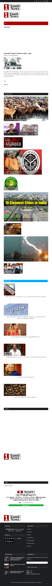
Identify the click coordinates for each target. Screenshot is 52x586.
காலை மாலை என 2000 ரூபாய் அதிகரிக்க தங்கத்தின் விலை (26, 397)
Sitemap (29, 546)
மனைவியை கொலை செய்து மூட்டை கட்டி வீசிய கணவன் (12, 145)
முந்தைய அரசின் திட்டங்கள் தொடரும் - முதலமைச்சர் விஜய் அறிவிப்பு (12, 271)
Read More (19, 531)
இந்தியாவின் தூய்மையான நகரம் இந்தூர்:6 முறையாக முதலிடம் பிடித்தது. (18, 219)
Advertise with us (30, 543)
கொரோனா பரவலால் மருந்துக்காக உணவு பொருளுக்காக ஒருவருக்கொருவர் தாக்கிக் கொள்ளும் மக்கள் (17, 558)
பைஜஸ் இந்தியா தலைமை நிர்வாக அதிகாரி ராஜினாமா (11, 133)
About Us (29, 529)
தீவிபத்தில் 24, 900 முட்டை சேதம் (27, 133)
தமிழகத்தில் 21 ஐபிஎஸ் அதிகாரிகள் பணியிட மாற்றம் (17, 53)
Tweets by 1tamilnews (8, 485)
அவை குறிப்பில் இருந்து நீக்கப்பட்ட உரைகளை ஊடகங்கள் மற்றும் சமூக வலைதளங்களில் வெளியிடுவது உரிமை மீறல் (25, 356)
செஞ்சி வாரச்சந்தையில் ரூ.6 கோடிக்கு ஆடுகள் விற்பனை (15, 119)
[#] (26, 456)
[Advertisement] (26, 43)
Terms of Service (30, 540)
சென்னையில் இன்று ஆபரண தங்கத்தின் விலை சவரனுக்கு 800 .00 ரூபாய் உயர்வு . (26, 336)
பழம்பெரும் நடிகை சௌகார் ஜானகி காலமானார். (25, 377)
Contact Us (29, 531)
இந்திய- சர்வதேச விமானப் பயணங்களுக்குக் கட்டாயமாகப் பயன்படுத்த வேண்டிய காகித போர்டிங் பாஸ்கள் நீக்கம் (26, 296)
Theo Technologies (37, 582)
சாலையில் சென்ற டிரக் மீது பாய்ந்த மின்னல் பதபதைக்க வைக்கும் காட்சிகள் (18, 259)
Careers (29, 534)
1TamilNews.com (19, 582)
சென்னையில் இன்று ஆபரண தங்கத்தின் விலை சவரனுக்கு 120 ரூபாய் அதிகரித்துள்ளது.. (12, 231)
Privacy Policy (30, 537)
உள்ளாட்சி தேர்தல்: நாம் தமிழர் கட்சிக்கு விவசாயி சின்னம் (10, 188)
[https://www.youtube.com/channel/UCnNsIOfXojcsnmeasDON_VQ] (26, 15)
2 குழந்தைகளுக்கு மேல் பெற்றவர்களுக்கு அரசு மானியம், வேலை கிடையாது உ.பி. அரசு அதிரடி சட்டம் (21, 172)
